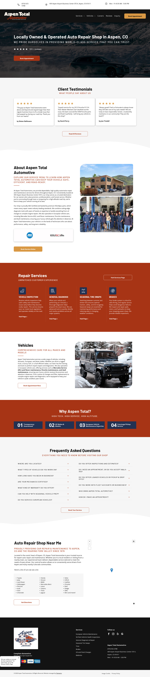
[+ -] (111, 572)
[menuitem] (80, 16)
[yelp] (117, 634)
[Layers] (133, 541)
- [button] (89, 544)
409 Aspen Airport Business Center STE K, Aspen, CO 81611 (70, 4)
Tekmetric (59, 673)
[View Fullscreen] (89, 548)
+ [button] (89, 541)
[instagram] (113, 634)
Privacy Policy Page (7, 664)
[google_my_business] (122, 634)
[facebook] (109, 634)
